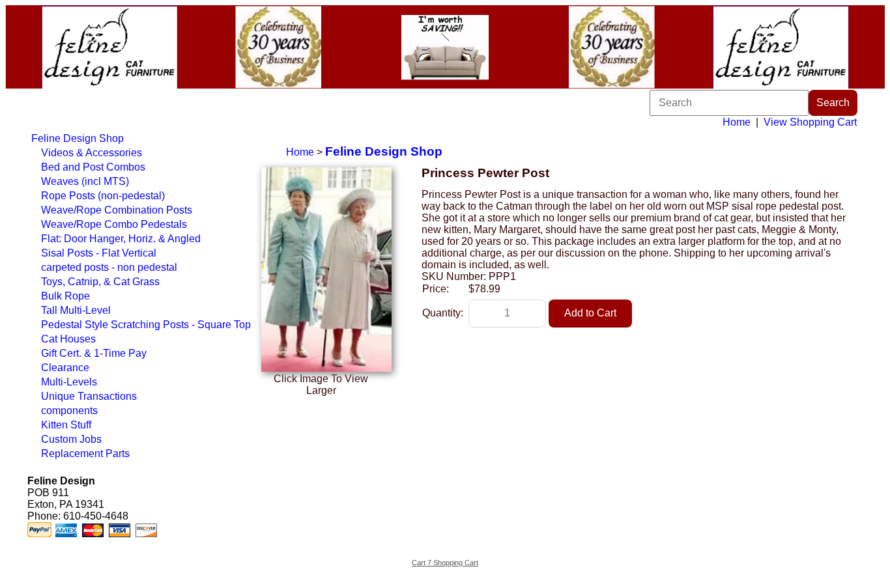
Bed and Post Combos (93, 167)
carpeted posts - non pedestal (109, 267)
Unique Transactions (89, 396)
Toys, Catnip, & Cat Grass (100, 281)
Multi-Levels (69, 381)
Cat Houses (68, 338)
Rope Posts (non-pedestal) (103, 195)
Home (737, 122)
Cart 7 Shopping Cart (445, 562)
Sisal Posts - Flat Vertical (98, 253)
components (69, 410)
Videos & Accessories (91, 152)
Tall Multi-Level (76, 310)
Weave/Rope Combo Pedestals (114, 224)
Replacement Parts (85, 453)
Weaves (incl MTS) (85, 181)
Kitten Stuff (66, 424)
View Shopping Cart (810, 122)
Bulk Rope (65, 295)
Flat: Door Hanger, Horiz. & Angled (121, 238)
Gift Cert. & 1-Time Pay (94, 353)
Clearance (65, 367)
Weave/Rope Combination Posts (116, 210)
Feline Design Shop (77, 138)
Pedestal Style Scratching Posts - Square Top (146, 324)
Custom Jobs (71, 439)
